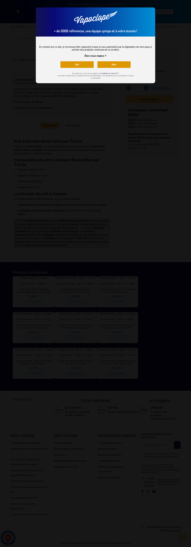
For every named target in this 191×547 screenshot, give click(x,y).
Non (114, 64)
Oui (77, 64)
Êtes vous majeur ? (95, 56)
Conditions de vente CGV (109, 73)
